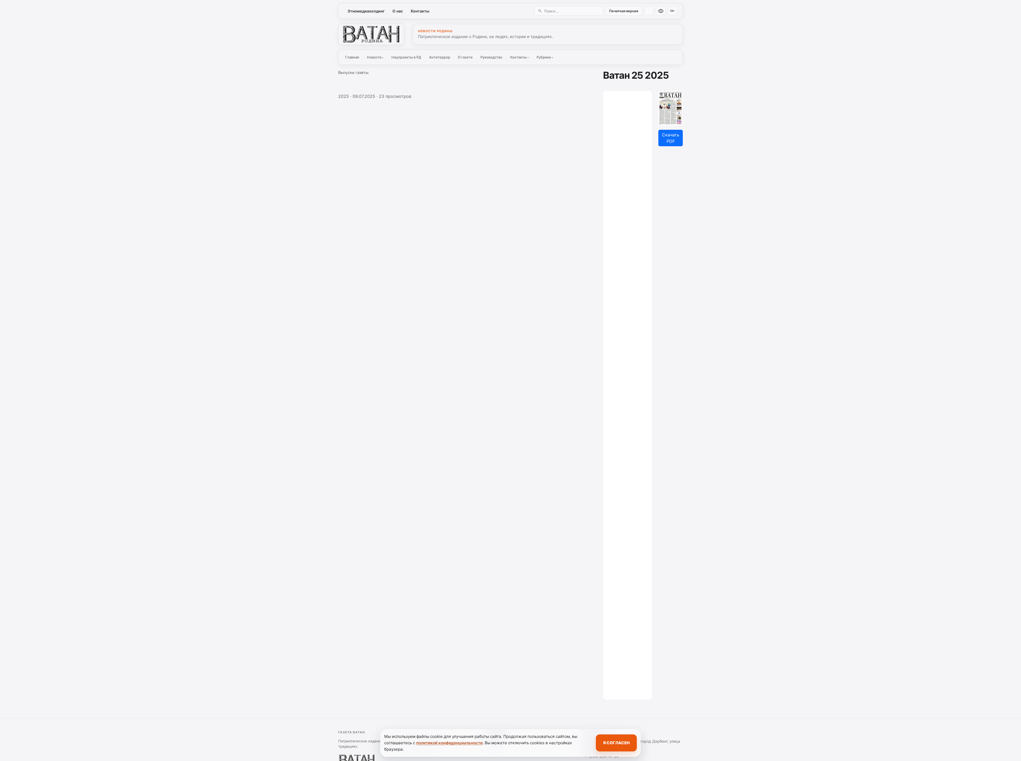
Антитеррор (439, 57)
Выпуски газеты (353, 72)
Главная (352, 57)
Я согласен (616, 742)
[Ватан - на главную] (371, 34)
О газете (465, 57)
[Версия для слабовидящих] (661, 11)
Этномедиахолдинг (366, 11)
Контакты (420, 11)
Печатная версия (623, 11)
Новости (375, 57)
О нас (397, 11)
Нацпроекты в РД (406, 57)
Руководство (491, 57)
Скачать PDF (670, 138)
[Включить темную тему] (649, 11)
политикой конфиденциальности (449, 742)
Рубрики (545, 57)
